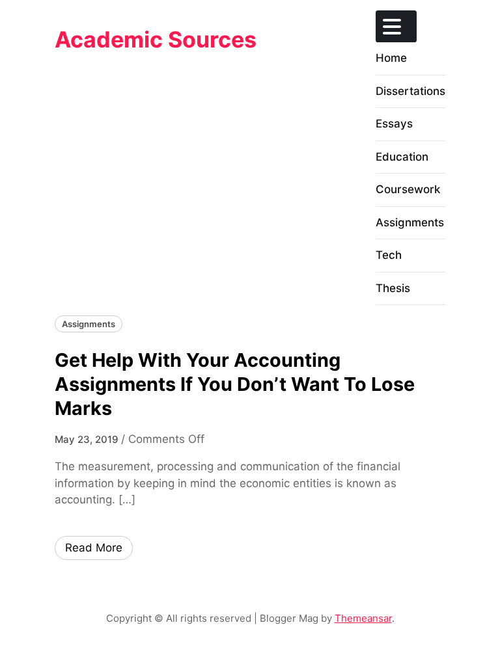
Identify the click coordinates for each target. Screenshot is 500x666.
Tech (389, 254)
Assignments (410, 222)
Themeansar (363, 618)
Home (391, 57)
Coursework (408, 189)
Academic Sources (156, 39)
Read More (93, 547)
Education (402, 156)
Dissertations (410, 91)
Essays (394, 123)
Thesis (393, 288)
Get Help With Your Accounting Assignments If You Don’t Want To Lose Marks (235, 384)
